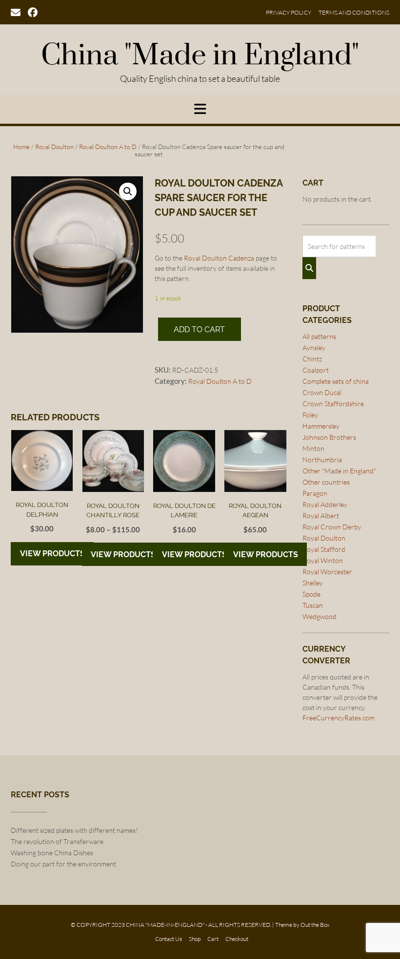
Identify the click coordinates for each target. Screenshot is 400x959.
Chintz (312, 359)
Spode (311, 594)
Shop (194, 939)
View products (52, 553)
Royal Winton (322, 560)
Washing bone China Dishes (52, 852)
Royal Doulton (54, 146)
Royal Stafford (323, 549)
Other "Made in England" (339, 471)
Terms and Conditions (354, 12)
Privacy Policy (288, 12)
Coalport (315, 370)
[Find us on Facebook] (33, 12)
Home (21, 146)
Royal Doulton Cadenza (219, 258)
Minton (313, 448)
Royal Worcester (327, 571)
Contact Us (168, 939)
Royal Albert (320, 515)
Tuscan (312, 605)
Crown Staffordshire (333, 403)
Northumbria (322, 459)
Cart (213, 939)
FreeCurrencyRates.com (338, 718)
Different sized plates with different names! (74, 830)
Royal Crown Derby (331, 527)
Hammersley (321, 426)
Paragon (314, 493)
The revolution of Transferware (57, 841)
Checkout (236, 939)
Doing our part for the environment (63, 864)
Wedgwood (319, 616)
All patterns (319, 336)
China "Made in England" (200, 56)
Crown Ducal (321, 392)
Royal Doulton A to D (108, 146)
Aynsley (313, 347)
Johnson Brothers (329, 437)
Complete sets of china (335, 381)
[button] (128, 191)
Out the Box (315, 924)
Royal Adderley (324, 504)
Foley (310, 415)
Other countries (326, 482)
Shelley (312, 583)
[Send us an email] (15, 12)
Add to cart (199, 329)
